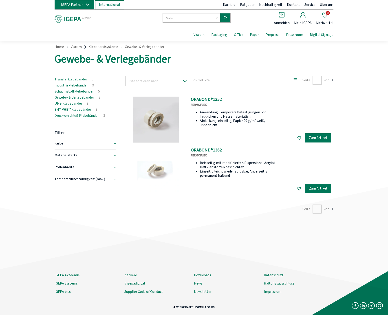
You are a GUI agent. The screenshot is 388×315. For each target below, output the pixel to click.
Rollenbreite (64, 167)
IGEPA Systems (66, 283)
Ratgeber (247, 4)
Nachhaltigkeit (270, 4)
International (109, 4)
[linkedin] (363, 305)
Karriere (229, 4)
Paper (254, 34)
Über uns (326, 4)
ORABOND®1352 (206, 99)
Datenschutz (274, 275)
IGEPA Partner (72, 4)
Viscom (199, 34)
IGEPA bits (63, 291)
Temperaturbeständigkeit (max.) (80, 179)
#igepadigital (134, 283)
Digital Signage (321, 34)
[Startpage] (91, 18)
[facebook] (355, 305)
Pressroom (294, 34)
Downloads (202, 275)
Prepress (272, 34)
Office (238, 34)
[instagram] (379, 305)
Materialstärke (66, 155)
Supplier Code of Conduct (143, 291)
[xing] (371, 305)
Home (59, 46)
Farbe (59, 143)
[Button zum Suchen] (225, 17)
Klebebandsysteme (103, 46)
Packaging (219, 34)
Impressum (272, 291)
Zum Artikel (318, 137)
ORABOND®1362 (206, 150)
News (198, 283)
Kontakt (293, 4)
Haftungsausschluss (279, 283)
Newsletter (203, 291)
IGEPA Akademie (67, 275)
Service (309, 4)
